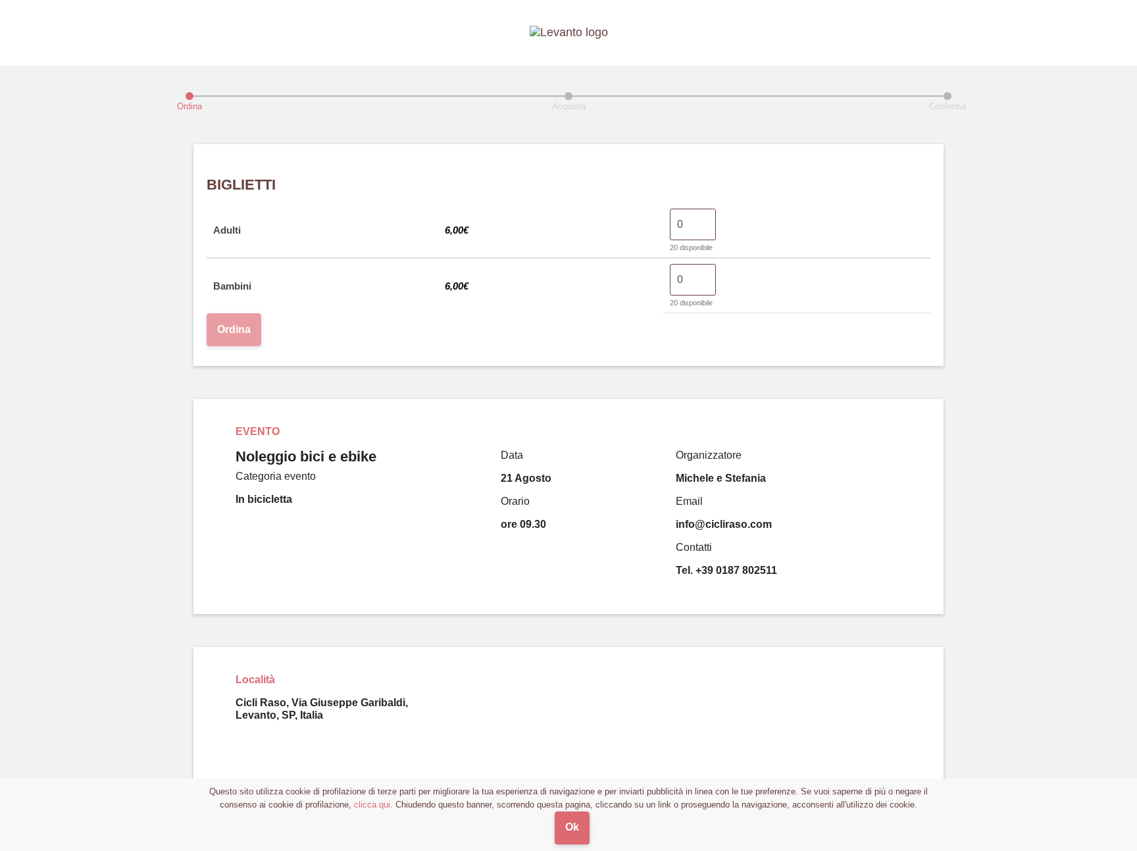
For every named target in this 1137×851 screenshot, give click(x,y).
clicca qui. (373, 805)
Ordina (234, 329)
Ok (572, 827)
